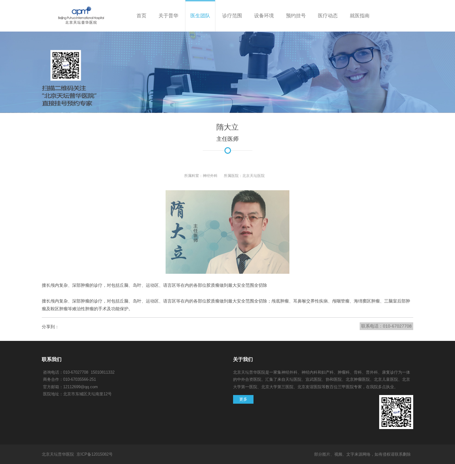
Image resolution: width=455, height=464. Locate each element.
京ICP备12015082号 (94, 454)
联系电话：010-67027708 (386, 326)
